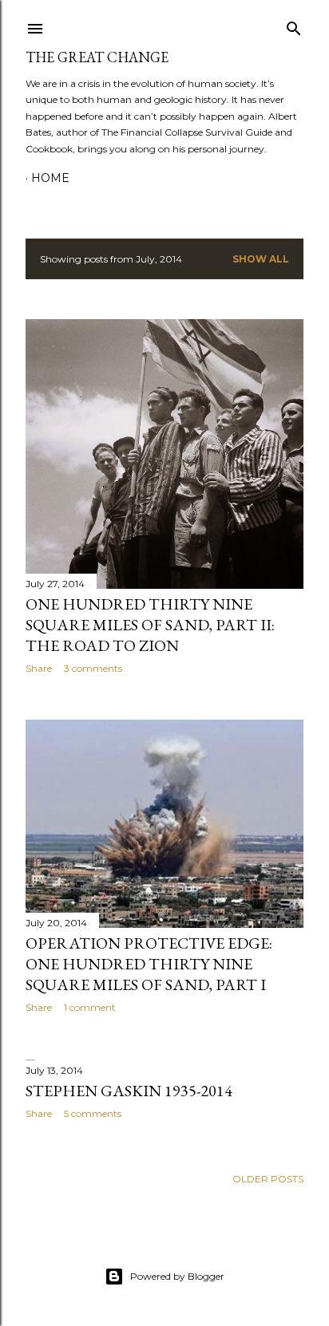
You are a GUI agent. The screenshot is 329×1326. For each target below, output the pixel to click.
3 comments (93, 668)
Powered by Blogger (177, 1276)
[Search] (293, 25)
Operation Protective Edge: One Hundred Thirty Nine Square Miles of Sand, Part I (149, 964)
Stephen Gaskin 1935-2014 (129, 1090)
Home (50, 178)
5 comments (92, 1113)
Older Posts (267, 1179)
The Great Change (97, 57)
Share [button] (39, 668)
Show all (260, 259)
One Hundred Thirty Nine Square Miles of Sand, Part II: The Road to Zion (150, 625)
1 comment (90, 1007)
